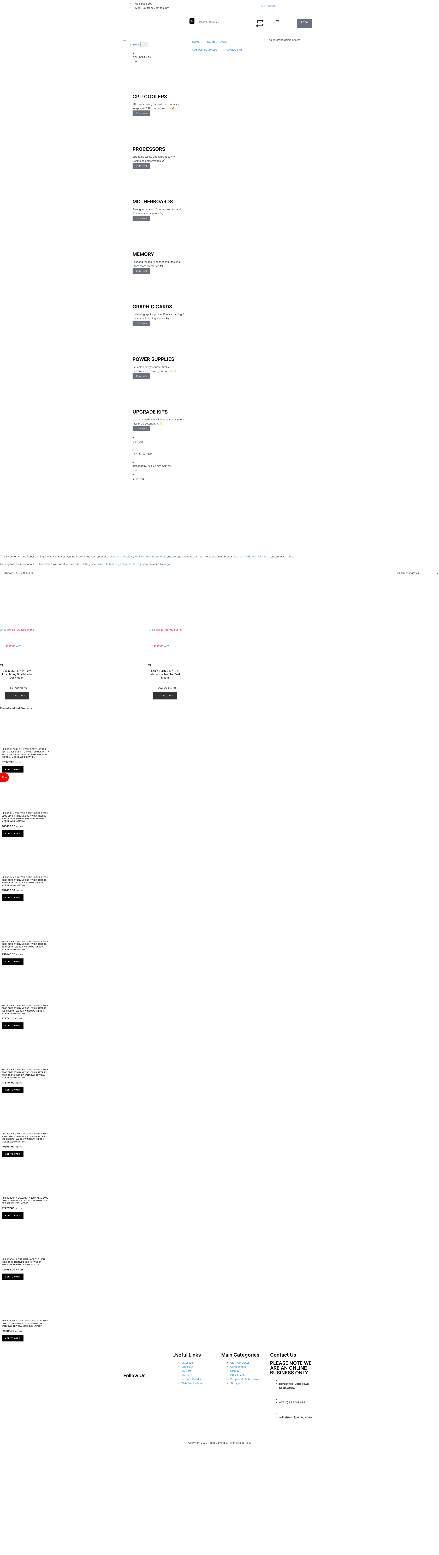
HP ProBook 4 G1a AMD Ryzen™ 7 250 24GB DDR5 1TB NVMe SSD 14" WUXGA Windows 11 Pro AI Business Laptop (25, 1200)
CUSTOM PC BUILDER (205, 49)
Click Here (141, 113)
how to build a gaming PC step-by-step (124, 564)
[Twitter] (150, 1385)
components (114, 556)
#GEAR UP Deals (216, 41)
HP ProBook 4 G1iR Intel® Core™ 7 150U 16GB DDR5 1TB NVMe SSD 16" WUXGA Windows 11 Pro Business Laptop (23, 1262)
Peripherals (159, 556)
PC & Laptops (142, 556)
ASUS (247, 556)
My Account (268, 5)
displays (128, 556)
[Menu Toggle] (124, 40)
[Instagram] (139, 1385)
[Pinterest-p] (127, 1385)
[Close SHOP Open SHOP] (144, 44)
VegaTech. (170, 564)
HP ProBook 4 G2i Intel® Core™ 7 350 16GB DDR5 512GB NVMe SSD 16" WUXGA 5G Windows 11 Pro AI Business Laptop (25, 1323)
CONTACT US (234, 49)
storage (176, 556)
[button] (277, 21)
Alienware (264, 556)
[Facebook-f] (162, 1385)
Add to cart (17, 695)
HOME (196, 41)
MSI (254, 556)
